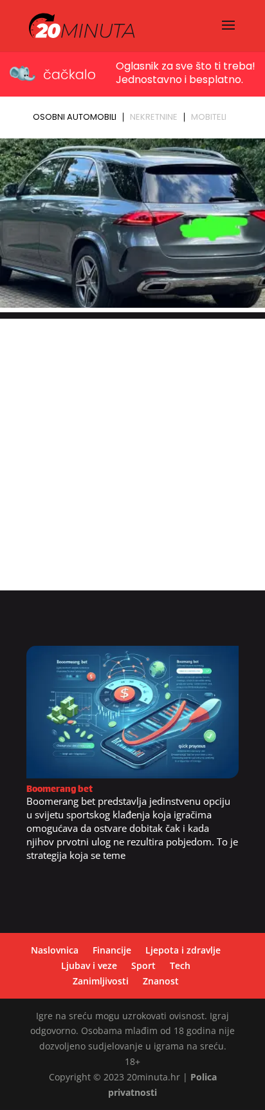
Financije (112, 950)
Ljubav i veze (89, 965)
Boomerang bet (59, 790)
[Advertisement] (132, 451)
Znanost (161, 981)
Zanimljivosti (101, 981)
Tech (180, 965)
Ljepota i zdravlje (183, 950)
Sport (143, 965)
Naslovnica (54, 950)
